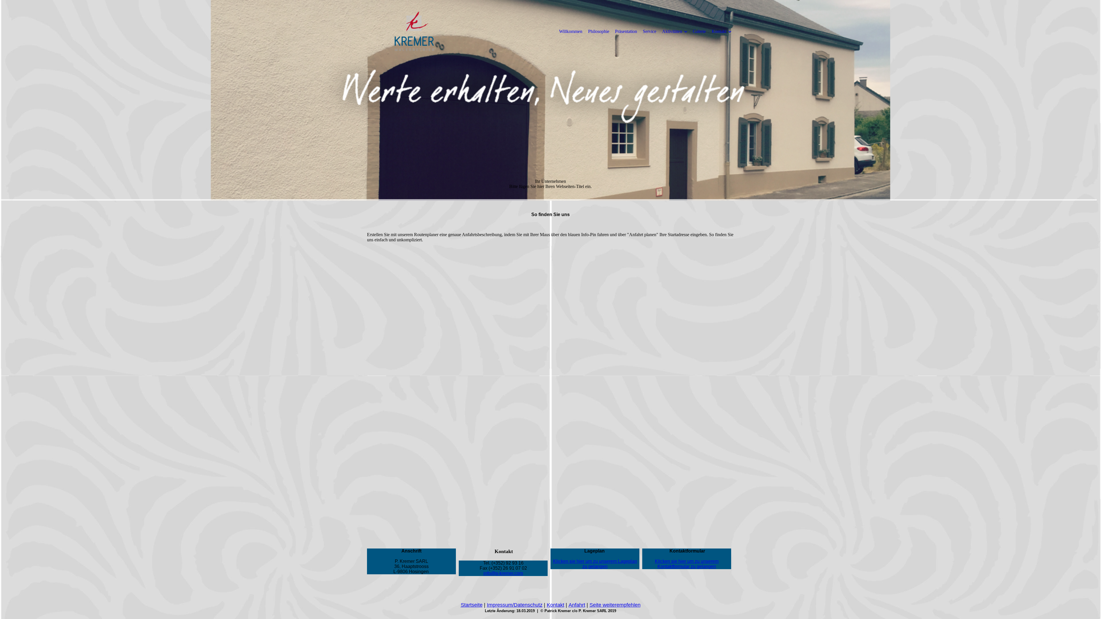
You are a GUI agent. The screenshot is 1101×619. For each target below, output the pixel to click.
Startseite (472, 605)
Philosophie (598, 31)
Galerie (699, 31)
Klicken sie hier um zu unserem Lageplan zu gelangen (595, 564)
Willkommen (570, 31)
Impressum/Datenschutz (514, 605)
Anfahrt (577, 605)
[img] (414, 31)
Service (649, 31)
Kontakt (719, 31)
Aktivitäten (672, 31)
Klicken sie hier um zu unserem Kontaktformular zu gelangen (687, 564)
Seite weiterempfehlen (615, 605)
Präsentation (626, 31)
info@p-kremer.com (503, 573)
